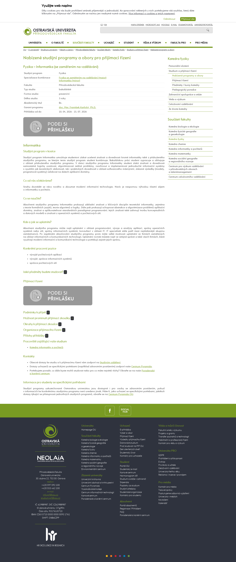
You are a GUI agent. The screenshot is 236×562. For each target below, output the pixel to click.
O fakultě (60, 43)
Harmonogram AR (129, 476)
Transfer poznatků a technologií (173, 437)
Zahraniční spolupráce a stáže (185, 94)
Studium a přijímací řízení (137, 50)
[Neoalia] (50, 458)
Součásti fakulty (86, 43)
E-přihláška (125, 430)
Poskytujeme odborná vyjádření (173, 493)
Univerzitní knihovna (91, 479)
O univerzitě (33, 50)
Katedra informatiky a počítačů (46, 347)
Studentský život (127, 453)
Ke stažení (163, 500)
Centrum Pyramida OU (121, 394)
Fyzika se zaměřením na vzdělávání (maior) (82, 78)
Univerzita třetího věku (169, 472)
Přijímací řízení (180, 80)
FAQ (122, 512)
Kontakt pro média (167, 487)
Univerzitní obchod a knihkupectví (97, 483)
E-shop (161, 462)
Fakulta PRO (181, 43)
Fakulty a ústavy (67, 50)
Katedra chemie (177, 144)
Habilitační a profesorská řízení (173, 440)
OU (24, 50)
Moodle (165, 25)
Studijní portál (185, 25)
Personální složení (179, 66)
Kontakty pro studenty (130, 495)
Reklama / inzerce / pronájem (172, 475)
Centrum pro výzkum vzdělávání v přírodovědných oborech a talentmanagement (186, 169)
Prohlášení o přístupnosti (170, 458)
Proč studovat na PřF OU (132, 446)
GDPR (161, 455)
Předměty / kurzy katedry (185, 85)
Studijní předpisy (128, 489)
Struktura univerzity (49, 50)
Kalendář (162, 503)
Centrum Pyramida (141, 366)
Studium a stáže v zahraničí (133, 479)
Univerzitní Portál (203, 25)
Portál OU (124, 466)
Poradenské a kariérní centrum (96, 499)
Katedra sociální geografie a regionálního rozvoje (183, 160)
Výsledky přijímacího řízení (132, 439)
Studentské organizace (131, 492)
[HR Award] (50, 537)
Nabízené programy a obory (162, 50)
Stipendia (124, 482)
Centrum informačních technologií (97, 492)
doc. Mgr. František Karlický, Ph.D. (77, 107)
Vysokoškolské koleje (91, 489)
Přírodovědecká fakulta (85, 50)
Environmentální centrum (93, 469)
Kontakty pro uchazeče (131, 456)
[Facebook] (110, 410)
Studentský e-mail (128, 469)
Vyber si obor (126, 433)
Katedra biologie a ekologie (184, 126)
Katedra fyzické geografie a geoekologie (182, 133)
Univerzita (38, 43)
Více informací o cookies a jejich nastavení (151, 13)
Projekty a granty (166, 433)
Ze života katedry (178, 109)
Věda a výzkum (155, 43)
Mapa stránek (137, 25)
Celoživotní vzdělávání (181, 104)
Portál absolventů (128, 505)
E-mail (174, 25)
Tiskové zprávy (165, 490)
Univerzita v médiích (167, 497)
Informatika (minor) (69, 80)
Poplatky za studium (130, 486)
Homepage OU (88, 430)
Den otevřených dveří (130, 449)
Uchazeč (112, 43)
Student (131, 43)
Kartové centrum (89, 496)
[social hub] (125, 410)
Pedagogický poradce (184, 90)
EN (105, 25)
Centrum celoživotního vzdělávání (187, 177)
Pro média (201, 43)
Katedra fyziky (119, 50)
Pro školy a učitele (167, 465)
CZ (102, 25)
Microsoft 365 (153, 25)
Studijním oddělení (110, 362)
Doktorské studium (129, 443)
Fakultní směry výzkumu (170, 430)
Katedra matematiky (180, 154)
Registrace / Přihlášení (130, 509)
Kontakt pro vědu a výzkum (171, 443)
